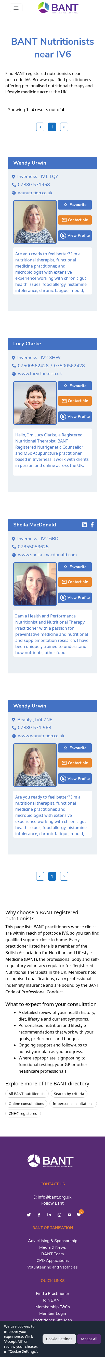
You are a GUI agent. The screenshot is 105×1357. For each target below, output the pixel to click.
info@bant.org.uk (55, 1197)
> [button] (64, 127)
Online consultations (26, 1103)
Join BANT (52, 1300)
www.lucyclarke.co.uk (40, 374)
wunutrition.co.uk (35, 193)
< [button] (40, 127)
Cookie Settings (59, 1338)
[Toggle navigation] (16, 8)
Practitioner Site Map (52, 1320)
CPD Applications (52, 1260)
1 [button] (52, 127)
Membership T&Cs (52, 1307)
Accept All (89, 1338)
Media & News (52, 1247)
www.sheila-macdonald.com (47, 555)
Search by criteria (69, 1093)
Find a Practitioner (52, 1293)
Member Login (52, 1313)
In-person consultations (73, 1103)
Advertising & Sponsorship (52, 1241)
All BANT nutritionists (27, 1093)
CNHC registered (23, 1113)
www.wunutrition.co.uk (41, 736)
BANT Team (52, 1254)
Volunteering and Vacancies (52, 1267)
